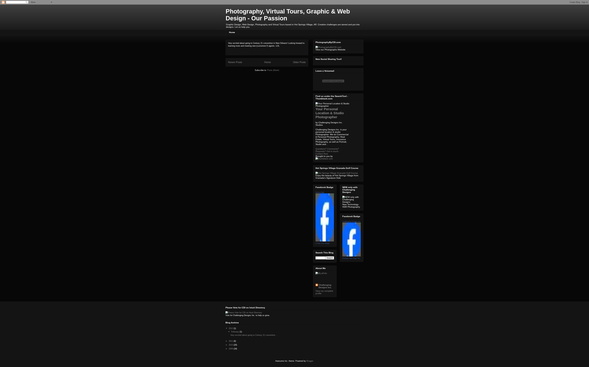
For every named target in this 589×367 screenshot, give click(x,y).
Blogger (309, 361)
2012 (231, 328)
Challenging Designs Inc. (325, 286)
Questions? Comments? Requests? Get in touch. (327, 150)
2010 (231, 345)
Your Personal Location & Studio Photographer (330, 113)
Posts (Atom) (273, 70)
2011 (231, 341)
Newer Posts (235, 62)
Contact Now (322, 153)
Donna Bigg (320, 192)
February (235, 332)
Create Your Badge (323, 243)
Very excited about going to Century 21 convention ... (254, 335)
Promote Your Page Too (351, 258)
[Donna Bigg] (325, 240)
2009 (231, 349)
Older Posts (299, 62)
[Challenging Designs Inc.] (351, 255)
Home (232, 32)
